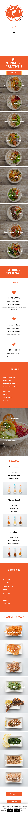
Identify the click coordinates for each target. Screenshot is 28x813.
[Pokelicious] (14, 13)
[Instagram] (15, 27)
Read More (23, 810)
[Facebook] (12, 27)
